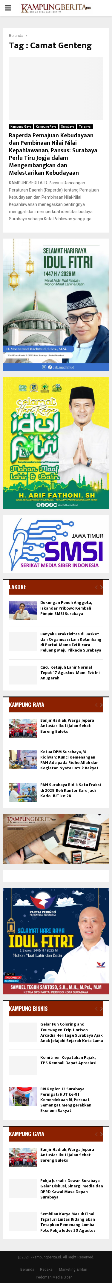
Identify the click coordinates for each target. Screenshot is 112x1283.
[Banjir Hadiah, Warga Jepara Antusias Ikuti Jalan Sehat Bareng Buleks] (23, 728)
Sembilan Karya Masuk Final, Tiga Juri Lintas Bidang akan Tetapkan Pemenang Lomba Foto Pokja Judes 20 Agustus (68, 1222)
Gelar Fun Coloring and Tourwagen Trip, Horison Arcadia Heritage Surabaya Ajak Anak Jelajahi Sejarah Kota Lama (71, 1032)
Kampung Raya (46, 126)
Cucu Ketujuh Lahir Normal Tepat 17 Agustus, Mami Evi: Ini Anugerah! (70, 673)
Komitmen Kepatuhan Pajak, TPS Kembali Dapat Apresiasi (68, 1060)
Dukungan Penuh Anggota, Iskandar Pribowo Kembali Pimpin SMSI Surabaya (66, 608)
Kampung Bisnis (28, 1008)
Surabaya (67, 126)
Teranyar (85, 126)
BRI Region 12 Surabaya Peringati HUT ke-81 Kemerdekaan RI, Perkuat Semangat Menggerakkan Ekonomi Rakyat (65, 1100)
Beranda (27, 1269)
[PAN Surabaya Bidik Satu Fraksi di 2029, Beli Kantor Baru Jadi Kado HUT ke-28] (23, 792)
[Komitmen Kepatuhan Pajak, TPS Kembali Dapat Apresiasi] (23, 1065)
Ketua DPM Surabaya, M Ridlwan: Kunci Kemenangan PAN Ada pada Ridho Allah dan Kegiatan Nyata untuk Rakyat (69, 760)
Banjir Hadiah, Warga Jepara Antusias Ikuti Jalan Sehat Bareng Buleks (67, 726)
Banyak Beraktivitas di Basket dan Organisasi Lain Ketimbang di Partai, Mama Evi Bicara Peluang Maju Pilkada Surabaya (71, 642)
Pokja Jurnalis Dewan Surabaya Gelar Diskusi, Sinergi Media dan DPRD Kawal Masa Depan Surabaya (71, 1189)
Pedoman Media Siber (54, 1277)
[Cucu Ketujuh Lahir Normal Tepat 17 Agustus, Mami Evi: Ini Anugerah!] (23, 675)
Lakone (17, 587)
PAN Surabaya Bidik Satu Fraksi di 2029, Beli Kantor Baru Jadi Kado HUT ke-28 (70, 790)
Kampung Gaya (20, 126)
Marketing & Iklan (73, 1269)
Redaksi (46, 1269)
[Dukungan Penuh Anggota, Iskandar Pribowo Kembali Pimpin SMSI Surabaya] (23, 610)
